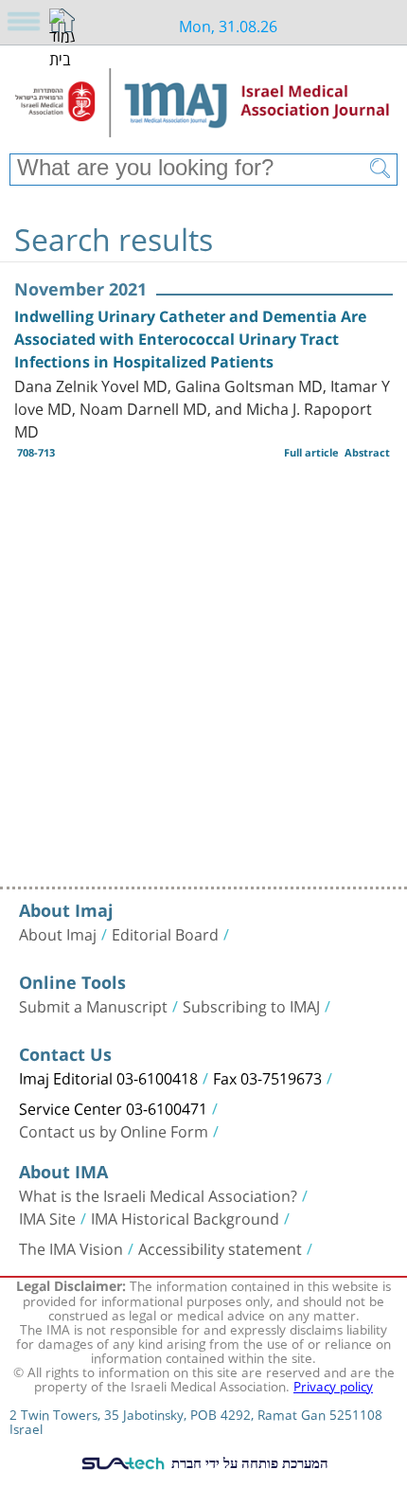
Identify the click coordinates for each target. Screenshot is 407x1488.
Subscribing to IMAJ (251, 1005)
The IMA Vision (71, 1247)
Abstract (367, 452)
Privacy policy (333, 1384)
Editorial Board (165, 933)
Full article (311, 452)
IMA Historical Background (185, 1217)
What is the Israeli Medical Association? (158, 1194)
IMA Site (47, 1217)
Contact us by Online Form (113, 1130)
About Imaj (58, 933)
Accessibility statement (220, 1247)
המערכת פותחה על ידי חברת (248, 1462)
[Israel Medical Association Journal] (203, 106)
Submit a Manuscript (93, 1005)
